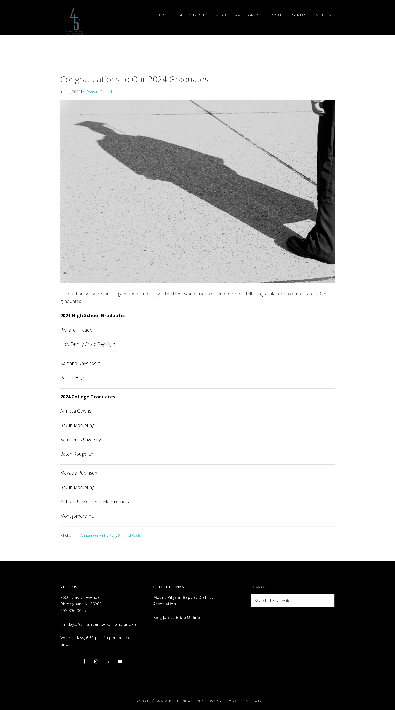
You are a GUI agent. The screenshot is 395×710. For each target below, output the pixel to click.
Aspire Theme (176, 701)
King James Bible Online (176, 617)
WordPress (238, 701)
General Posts (129, 535)
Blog (112, 535)
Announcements (93, 535)
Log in (256, 701)
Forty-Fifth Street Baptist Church (74, 21)
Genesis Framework (210, 701)
